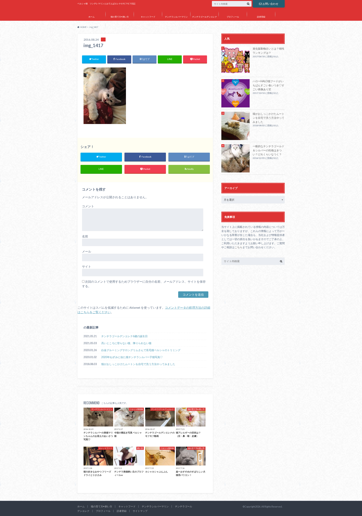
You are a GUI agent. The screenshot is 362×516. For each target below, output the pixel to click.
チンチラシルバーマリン (176, 16)
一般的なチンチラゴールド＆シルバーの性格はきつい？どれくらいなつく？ (268, 150)
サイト (86, 266)
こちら (238, 247)
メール (86, 251)
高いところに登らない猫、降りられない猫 (126, 343)
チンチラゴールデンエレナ (204, 16)
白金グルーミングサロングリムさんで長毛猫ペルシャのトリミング (140, 350)
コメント (88, 206)
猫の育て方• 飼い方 (120, 16)
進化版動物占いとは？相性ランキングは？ (268, 50)
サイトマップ (91, 27)
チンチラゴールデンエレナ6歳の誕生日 (124, 336)
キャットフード (148, 16)
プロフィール (233, 16)
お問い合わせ (270, 3)
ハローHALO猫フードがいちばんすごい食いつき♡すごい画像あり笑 (268, 85)
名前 (85, 236)
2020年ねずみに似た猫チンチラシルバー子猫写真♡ (132, 357)
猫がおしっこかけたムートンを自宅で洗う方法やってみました (138, 364)
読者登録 (261, 16)
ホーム (91, 16)
